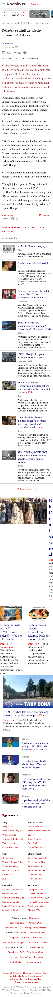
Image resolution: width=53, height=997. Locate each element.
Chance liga (7, 858)
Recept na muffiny (36, 862)
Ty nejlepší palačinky (37, 858)
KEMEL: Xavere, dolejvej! (32, 246)
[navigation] (3, 4)
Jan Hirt (31, 835)
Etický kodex (35, 976)
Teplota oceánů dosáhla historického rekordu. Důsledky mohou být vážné (39, 632)
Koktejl (20, 396)
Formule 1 (7, 874)
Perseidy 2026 (35, 923)
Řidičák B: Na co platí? (38, 902)
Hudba (20, 466)
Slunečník (25, 937)
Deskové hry (26, 957)
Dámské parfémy (35, 952)
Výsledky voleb (9, 835)
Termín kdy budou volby (13, 839)
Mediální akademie (18, 976)
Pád (3, 231)
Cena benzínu (11, 928)
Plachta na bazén (37, 932)
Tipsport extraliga (10, 866)
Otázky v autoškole (37, 906)
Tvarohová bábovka (37, 870)
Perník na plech (35, 879)
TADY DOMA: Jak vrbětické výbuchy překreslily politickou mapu (25, 713)
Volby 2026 (7, 826)
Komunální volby (10, 847)
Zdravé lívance (35, 866)
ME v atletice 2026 (11, 870)
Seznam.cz (36, 4)
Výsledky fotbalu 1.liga (12, 862)
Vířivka (45, 942)
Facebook (7, 973)
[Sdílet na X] (17, 218)
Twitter (18, 973)
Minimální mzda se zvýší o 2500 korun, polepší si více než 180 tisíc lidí (11, 632)
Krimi (20, 431)
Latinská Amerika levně (13, 906)
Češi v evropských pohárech (33, 928)
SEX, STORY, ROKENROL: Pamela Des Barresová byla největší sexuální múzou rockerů (33, 457)
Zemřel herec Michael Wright (33, 263)
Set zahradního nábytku (14, 942)
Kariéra (37, 973)
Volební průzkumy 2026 (13, 830)
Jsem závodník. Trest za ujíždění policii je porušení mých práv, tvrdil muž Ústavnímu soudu (32, 422)
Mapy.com (34, 918)
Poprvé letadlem (10, 893)
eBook (8, 52)
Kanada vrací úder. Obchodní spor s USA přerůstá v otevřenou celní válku (33, 294)
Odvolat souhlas (33, 979)
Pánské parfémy (33, 962)
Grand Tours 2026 (36, 847)
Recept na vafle (35, 874)
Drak (34, 227)
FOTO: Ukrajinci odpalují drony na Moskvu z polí (31, 355)
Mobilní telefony (37, 947)
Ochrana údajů (17, 979)
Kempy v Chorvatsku (12, 889)
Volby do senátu (9, 843)
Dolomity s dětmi (10, 910)
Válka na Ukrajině (25, 361)
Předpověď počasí (17, 923)
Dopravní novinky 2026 (38, 898)
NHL (4, 879)
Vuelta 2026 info (35, 826)
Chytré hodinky (17, 962)
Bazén (23, 932)
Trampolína (13, 937)
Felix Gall (32, 843)
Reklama (27, 973)
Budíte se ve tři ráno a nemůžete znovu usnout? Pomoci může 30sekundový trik (34, 326)
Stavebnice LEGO (16, 952)
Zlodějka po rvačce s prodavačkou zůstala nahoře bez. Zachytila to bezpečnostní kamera (34, 387)
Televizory (38, 957)
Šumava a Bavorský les (13, 898)
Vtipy (20, 250)
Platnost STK (34, 910)
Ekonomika (22, 301)
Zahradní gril (33, 942)
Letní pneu (13, 957)
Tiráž (45, 973)
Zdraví (20, 333)
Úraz (10, 231)
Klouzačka (37, 937)
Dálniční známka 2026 (38, 893)
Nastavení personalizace (26, 982)
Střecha (25, 227)
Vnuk (42, 227)
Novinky (5, 42)
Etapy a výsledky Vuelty (39, 830)
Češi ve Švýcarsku (10, 902)
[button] (9, 249)
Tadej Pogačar (34, 839)
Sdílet (18, 52)
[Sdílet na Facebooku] (12, 218)
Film (19, 267)
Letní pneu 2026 (35, 889)
